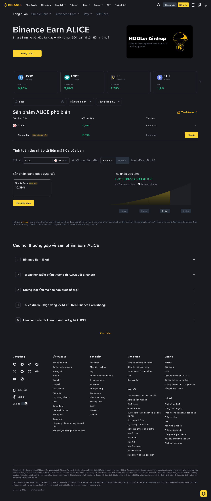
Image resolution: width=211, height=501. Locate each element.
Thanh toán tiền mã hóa (101, 375)
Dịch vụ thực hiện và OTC (177, 375)
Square (97, 5)
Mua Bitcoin (133, 433)
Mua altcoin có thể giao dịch (140, 454)
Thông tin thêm (60, 362)
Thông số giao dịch (174, 430)
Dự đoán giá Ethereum (138, 424)
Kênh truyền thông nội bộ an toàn (69, 430)
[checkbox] (138, 184)
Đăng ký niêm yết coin (138, 367)
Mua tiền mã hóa (98, 367)
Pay (91, 371)
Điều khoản (58, 388)
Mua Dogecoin (134, 446)
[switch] (24, 403)
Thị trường (46, 5)
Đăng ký (183, 5)
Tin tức (56, 375)
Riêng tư (57, 393)
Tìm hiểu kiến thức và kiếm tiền (142, 395)
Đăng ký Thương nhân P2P (140, 362)
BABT (92, 406)
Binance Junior (97, 380)
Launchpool (95, 393)
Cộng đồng (58, 406)
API (166, 421)
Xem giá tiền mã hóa (137, 399)
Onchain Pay (133, 380)
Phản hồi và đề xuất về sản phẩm (180, 412)
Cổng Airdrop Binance (175, 434)
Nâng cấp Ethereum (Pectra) (140, 428)
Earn (85, 5)
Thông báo (58, 371)
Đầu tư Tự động (97, 397)
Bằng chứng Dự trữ (174, 388)
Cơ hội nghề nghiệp (62, 367)
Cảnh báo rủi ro (60, 410)
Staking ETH (96, 401)
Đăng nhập (170, 5)
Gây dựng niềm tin (61, 397)
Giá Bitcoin (132, 404)
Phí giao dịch (171, 417)
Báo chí (56, 380)
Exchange (94, 362)
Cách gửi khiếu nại (173, 443)
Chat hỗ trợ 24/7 (172, 404)
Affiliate (168, 362)
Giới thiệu (169, 367)
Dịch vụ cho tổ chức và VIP (140, 371)
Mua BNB (131, 437)
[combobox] (81, 101)
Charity (93, 414)
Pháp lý (56, 384)
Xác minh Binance (173, 425)
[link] (88, 14)
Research (94, 410)
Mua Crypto (31, 5)
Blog (55, 401)
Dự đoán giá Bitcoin (136, 420)
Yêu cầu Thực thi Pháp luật (177, 438)
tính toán (25, 222)
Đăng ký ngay (23, 203)
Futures (73, 5)
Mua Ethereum (134, 450)
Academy (94, 384)
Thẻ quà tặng (96, 388)
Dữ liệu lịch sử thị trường (176, 380)
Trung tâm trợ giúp (173, 408)
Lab (129, 375)
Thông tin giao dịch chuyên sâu (180, 384)
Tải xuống (57, 418)
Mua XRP (131, 441)
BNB (167, 371)
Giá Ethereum (133, 408)
